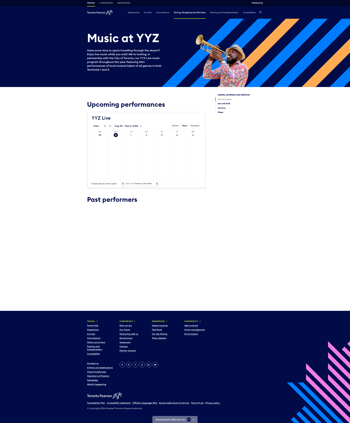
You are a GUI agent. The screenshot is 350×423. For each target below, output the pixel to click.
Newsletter (92, 380)
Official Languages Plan (144, 403)
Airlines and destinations (100, 367)
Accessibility (249, 12)
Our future (125, 329)
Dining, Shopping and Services (190, 12)
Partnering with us (129, 334)
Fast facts (157, 329)
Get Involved (191, 325)
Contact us (92, 363)
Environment (191, 334)
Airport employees (96, 371)
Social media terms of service (174, 403)
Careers (124, 346)
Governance (126, 338)
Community (191, 321)
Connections (162, 12)
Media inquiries (160, 325)
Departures (133, 12)
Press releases (159, 338)
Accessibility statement (119, 403)
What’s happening (96, 384)
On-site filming (159, 334)
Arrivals (148, 12)
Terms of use (197, 403)
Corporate (106, 3)
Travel (91, 3)
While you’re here (96, 342)
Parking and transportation (224, 12)
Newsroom (123, 3)
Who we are (126, 325)
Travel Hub (92, 325)
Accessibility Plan (96, 403)
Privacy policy (212, 403)
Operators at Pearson (98, 376)
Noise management (194, 329)
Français (257, 3)
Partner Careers (128, 350)
